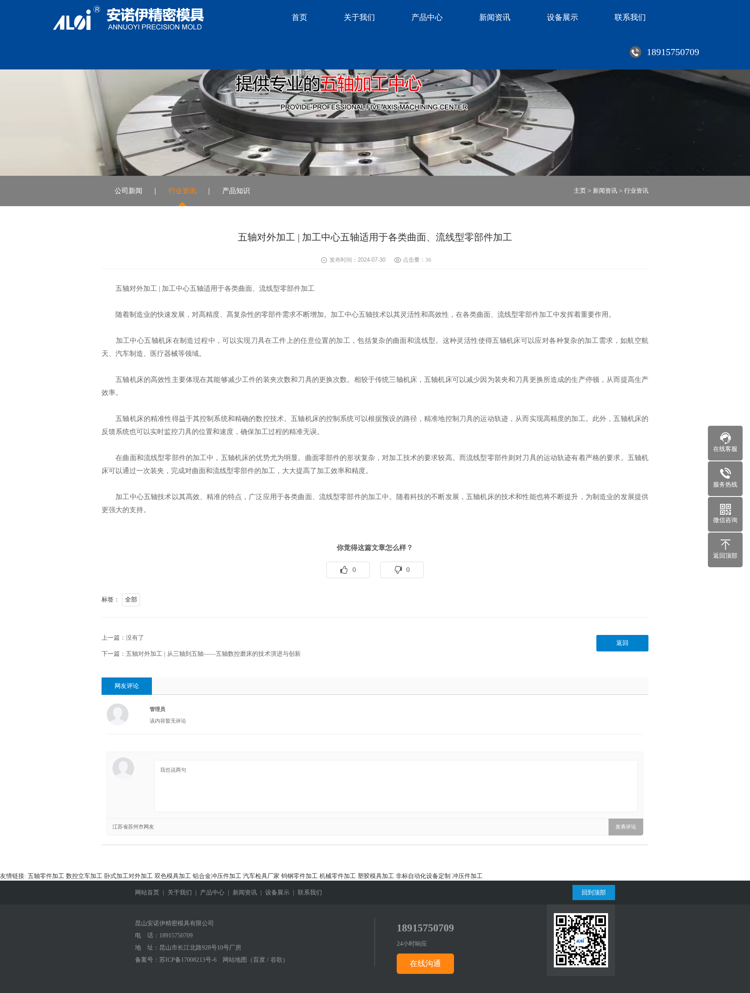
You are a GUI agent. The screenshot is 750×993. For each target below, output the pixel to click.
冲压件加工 (467, 876)
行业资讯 (182, 190)
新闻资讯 (494, 17)
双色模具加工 (173, 876)
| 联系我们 (305, 892)
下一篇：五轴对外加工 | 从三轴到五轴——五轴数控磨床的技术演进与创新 (201, 654)
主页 (580, 190)
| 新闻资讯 (240, 892)
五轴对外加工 (136, 288)
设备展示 (562, 17)
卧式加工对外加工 (128, 876)
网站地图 (235, 960)
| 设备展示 (273, 892)
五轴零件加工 (46, 876)
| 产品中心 (208, 892)
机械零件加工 (337, 876)
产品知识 (236, 190)
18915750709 (176, 935)
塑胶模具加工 (376, 876)
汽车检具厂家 (261, 876)
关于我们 (359, 17)
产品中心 (427, 17)
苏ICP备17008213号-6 (188, 960)
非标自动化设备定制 (423, 876)
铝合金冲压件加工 (217, 876)
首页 (299, 17)
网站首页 (147, 892)
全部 (131, 599)
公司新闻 (128, 190)
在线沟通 (425, 963)
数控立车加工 (84, 876)
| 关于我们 (175, 892)
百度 (259, 960)
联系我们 (630, 17)
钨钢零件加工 (299, 876)
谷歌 (276, 960)
